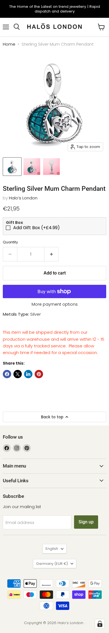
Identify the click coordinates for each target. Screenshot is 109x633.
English (52, 548)
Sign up (86, 522)
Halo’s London (23, 198)
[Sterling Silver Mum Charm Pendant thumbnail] (12, 166)
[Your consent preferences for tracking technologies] (100, 624)
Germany (52, 563)
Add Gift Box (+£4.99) (36, 227)
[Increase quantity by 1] (51, 254)
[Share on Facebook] (7, 374)
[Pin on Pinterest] (39, 374)
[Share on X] (17, 374)
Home (9, 44)
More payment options (55, 304)
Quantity (10, 242)
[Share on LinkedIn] (28, 374)
